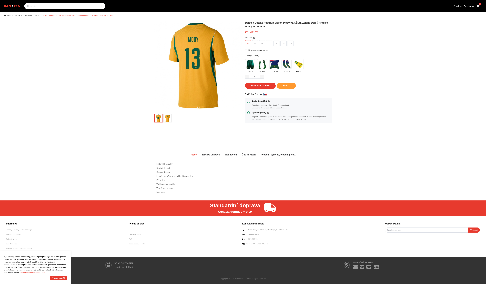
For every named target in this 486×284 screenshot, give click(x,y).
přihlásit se (457, 6)
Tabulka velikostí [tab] (211, 154)
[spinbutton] (254, 76)
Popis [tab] (193, 154)
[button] (247, 76)
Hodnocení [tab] (231, 154)
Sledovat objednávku (137, 244)
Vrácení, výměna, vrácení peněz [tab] (278, 154)
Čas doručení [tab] (249, 154)
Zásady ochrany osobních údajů (19, 230)
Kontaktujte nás (135, 234)
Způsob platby (11, 239)
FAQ (130, 239)
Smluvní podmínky (13, 234)
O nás (131, 230)
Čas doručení (11, 244)
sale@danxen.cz (252, 234)
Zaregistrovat (469, 6)
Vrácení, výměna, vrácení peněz (19, 248)
